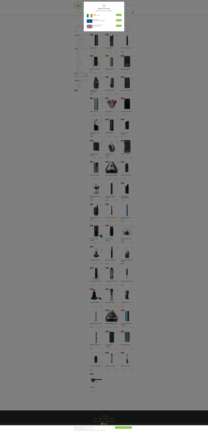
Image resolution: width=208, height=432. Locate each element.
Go (118, 14)
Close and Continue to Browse (123, 427)
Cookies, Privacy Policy (94, 430)
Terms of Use (102, 430)
